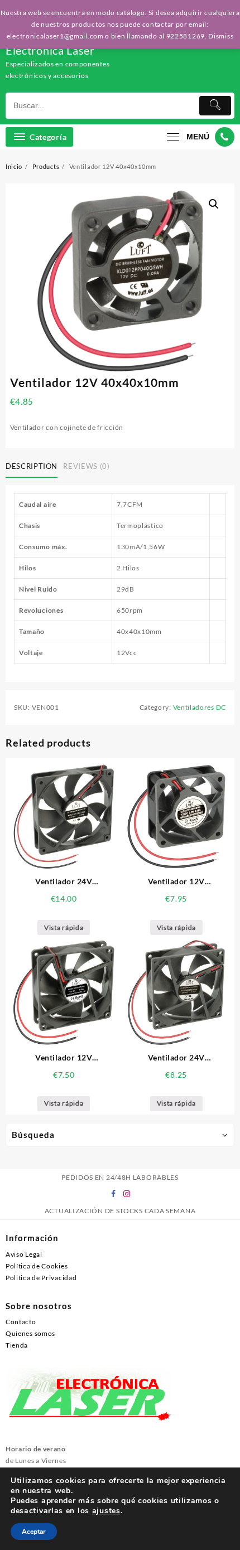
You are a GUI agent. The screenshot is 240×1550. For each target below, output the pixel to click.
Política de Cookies (37, 1266)
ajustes (106, 1511)
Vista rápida (63, 927)
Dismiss (220, 36)
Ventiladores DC (200, 707)
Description (31, 466)
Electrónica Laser (50, 50)
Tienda (17, 1345)
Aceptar (34, 1531)
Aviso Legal (24, 1254)
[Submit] (215, 105)
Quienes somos (30, 1333)
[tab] (34, 467)
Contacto (21, 1322)
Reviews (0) (86, 466)
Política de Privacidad (41, 1277)
